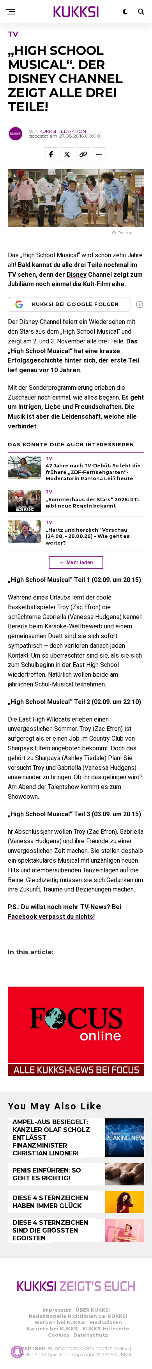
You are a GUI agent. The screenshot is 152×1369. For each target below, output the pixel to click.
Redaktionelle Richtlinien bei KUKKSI (78, 1316)
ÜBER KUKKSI (93, 1310)
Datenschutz (90, 1335)
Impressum (57, 1310)
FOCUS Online (112, 1348)
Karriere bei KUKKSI (53, 1329)
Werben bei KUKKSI (60, 1322)
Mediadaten (106, 1322)
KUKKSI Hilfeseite (106, 1329)
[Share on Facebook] (51, 154)
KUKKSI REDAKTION (62, 131)
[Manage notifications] (17, 1352)
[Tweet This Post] (67, 154)
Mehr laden (80, 562)
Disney (77, 274)
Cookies (58, 1335)
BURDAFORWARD (70, 1348)
